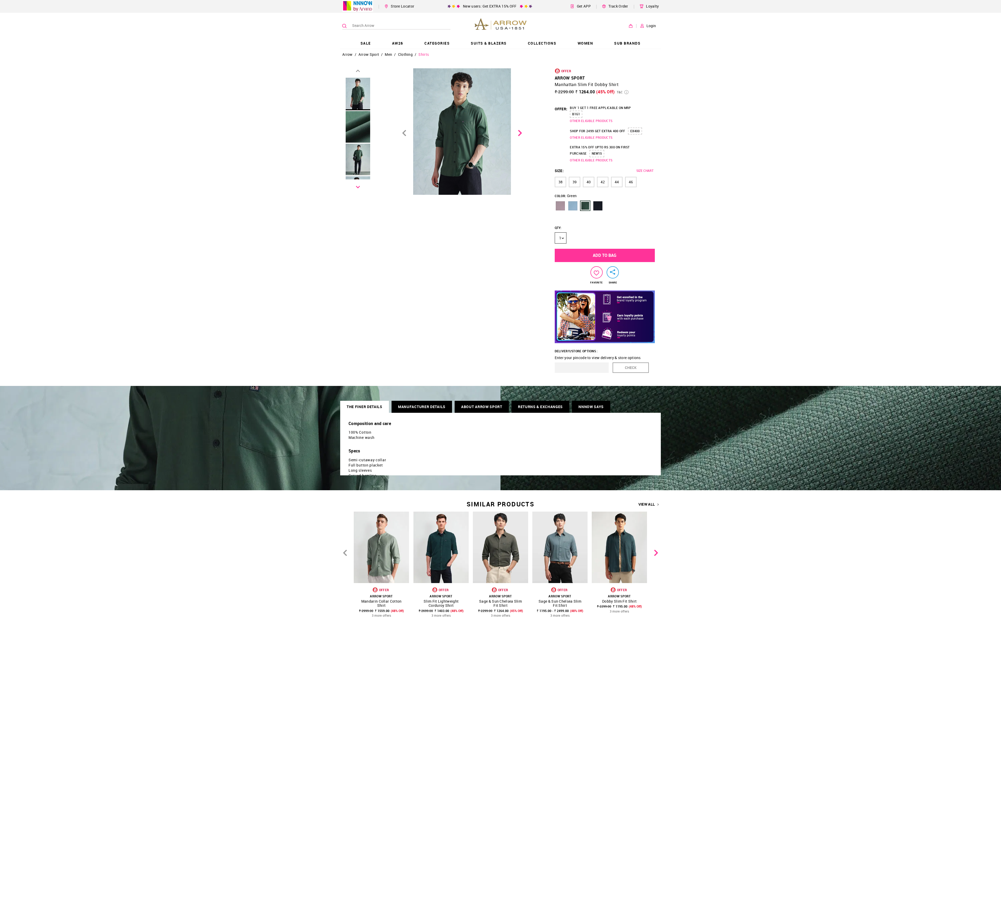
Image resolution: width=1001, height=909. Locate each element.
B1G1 (576, 114)
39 (574, 181)
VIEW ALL (646, 504)
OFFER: (561, 108)
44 (617, 181)
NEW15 (597, 153)
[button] (560, 206)
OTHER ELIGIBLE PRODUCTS (591, 121)
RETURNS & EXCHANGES (540, 406)
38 (560, 181)
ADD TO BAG (605, 255)
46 (631, 181)
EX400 (635, 131)
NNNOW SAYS (591, 406)
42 (603, 181)
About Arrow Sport (481, 406)
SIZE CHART (645, 170)
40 (589, 181)
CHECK (631, 367)
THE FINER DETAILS (364, 406)
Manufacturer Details (421, 406)
